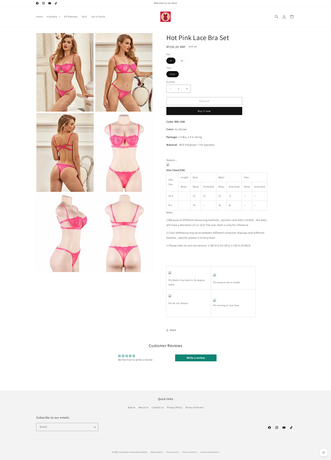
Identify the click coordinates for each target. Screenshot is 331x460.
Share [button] (173, 330)
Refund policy (157, 452)
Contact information (209, 452)
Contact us (158, 407)
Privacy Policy (174, 407)
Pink (174, 74)
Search (131, 407)
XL (184, 61)
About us (143, 407)
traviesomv (124, 452)
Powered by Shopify (138, 452)
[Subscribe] (94, 427)
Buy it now (204, 111)
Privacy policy (172, 452)
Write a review (196, 358)
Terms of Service (194, 407)
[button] (53, 16)
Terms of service (189, 452)
